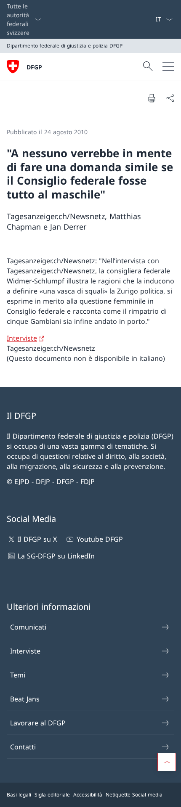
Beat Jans (25, 699)
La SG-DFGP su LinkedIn (56, 556)
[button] (166, 762)
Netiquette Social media (134, 794)
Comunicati (28, 627)
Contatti (23, 746)
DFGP (34, 67)
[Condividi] (170, 98)
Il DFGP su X (37, 539)
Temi (17, 675)
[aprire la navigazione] (168, 66)
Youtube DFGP (99, 539)
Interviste (22, 338)
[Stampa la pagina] (151, 98)
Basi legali (19, 794)
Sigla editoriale (52, 794)
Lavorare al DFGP (38, 723)
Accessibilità (87, 794)
